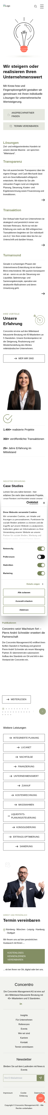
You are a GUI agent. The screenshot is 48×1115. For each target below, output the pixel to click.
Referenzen (24, 1024)
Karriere (24, 1038)
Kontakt (24, 1042)
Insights (24, 1015)
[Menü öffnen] (42, 6)
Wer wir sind (24, 1033)
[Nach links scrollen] (33, 711)
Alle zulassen (24, 592)
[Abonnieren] (40, 1078)
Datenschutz (39, 1093)
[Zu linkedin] (20, 1003)
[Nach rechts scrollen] (42, 711)
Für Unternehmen (24, 1020)
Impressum (8, 1093)
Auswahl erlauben (24, 601)
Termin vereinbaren (24, 1047)
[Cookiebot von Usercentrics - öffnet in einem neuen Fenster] (28, 503)
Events (24, 1029)
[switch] (41, 557)
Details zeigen (33, 584)
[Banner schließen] (44, 503)
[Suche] (35, 6)
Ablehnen (24, 610)
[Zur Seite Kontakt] (40, 1098)
